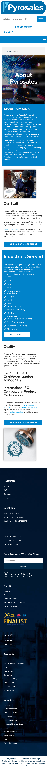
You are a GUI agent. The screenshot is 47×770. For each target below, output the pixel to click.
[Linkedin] (17, 574)
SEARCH (41, 19)
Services (8, 635)
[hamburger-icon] (44, 40)
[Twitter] (12, 574)
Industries (9, 700)
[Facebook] (6, 574)
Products (9, 654)
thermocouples (29, 227)
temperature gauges (28, 407)
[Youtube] (23, 574)
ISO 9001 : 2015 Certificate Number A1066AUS (18, 377)
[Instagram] (29, 574)
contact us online (16, 412)
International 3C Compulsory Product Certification (20, 391)
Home (9, 52)
